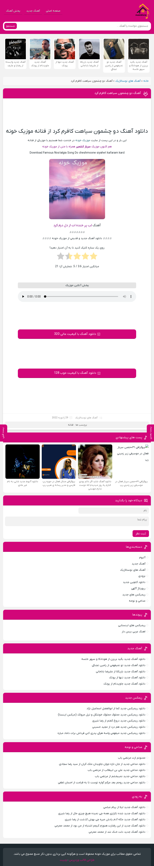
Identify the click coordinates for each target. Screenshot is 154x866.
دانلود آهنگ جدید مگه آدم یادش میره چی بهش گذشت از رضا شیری (105, 819)
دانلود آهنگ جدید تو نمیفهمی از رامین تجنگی (118, 665)
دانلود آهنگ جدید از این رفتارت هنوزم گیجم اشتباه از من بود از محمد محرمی (100, 826)
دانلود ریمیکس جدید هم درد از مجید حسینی (118, 727)
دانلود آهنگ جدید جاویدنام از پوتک (124, 684)
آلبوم (142, 557)
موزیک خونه (82, 140)
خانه (146, 81)
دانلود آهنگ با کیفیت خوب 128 (75, 373)
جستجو (10, 26)
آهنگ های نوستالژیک (128, 81)
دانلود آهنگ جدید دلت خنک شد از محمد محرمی (117, 832)
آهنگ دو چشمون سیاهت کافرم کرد (117, 93)
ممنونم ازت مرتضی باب (131, 758)
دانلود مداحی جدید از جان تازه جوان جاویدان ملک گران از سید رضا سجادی (102, 764)
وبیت (63, 860)
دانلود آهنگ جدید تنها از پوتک (127, 678)
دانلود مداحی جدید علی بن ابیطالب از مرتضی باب (116, 770)
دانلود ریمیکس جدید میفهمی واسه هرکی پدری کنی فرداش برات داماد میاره (101, 733)
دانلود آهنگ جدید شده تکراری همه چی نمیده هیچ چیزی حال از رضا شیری (101, 813)
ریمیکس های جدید (133, 595)
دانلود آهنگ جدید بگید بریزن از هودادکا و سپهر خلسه (113, 659)
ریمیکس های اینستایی (131, 625)
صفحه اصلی (53, 11)
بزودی (141, 576)
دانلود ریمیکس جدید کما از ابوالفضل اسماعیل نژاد (116, 708)
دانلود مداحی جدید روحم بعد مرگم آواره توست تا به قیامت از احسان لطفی (101, 782)
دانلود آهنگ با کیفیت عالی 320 (75, 334)
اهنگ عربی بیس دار (133, 632)
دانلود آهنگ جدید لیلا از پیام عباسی (124, 807)
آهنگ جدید (33, 11)
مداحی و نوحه (137, 601)
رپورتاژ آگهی (138, 588)
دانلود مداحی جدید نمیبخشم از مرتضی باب (120, 776)
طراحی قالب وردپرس (81, 860)
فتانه (70, 425)
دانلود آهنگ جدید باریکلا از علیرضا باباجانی (120, 671)
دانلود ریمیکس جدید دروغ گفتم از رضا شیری (118, 721)
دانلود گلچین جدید (134, 582)
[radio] (93, 257)
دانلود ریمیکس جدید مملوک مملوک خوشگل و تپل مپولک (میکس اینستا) (101, 715)
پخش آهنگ (13, 11)
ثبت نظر (141, 534)
